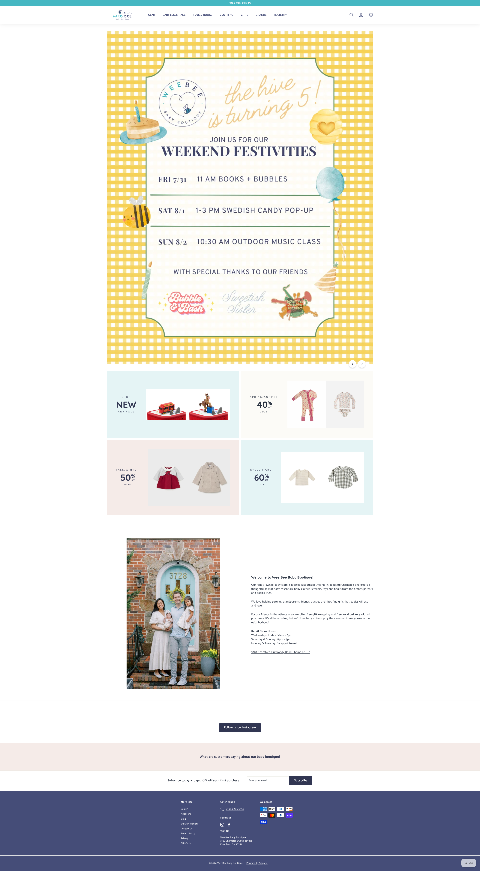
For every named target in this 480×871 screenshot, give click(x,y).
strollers (316, 589)
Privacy (184, 838)
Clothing (226, 14)
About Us (186, 814)
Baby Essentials (174, 14)
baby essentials (283, 589)
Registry (280, 14)
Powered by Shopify (256, 863)
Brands (261, 14)
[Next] (362, 364)
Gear (151, 14)
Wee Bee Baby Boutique (233, 838)
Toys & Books (202, 14)
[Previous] (352, 364)
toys (325, 589)
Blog (183, 819)
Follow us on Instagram (240, 727)
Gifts (244, 14)
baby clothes (302, 589)
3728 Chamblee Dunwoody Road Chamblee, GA (280, 652)
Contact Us (187, 829)
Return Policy (188, 834)
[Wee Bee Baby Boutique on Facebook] (229, 825)
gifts (341, 601)
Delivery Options (190, 824)
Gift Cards (186, 843)
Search (184, 809)
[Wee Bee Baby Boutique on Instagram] (222, 825)
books (337, 589)
